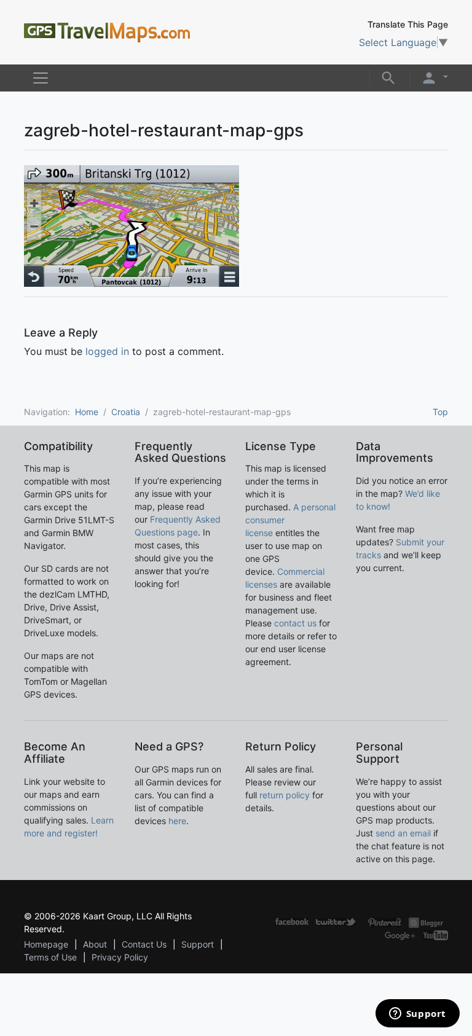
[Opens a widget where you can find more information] (417, 1014)
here (177, 821)
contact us (295, 623)
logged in (107, 351)
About (95, 944)
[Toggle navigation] (40, 78)
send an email (403, 833)
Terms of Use (50, 957)
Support (197, 944)
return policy (284, 795)
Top (440, 412)
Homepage (46, 944)
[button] (388, 77)
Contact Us (144, 944)
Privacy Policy (120, 957)
